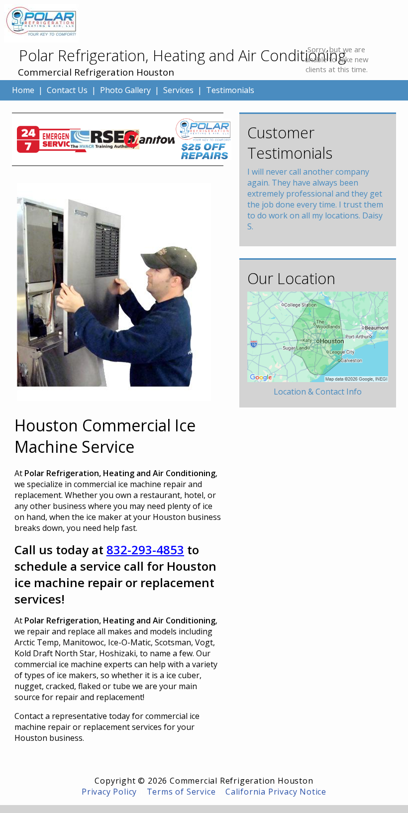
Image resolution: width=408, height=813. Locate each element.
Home (23, 90)
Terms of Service (181, 791)
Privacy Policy (109, 791)
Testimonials (230, 90)
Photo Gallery (125, 90)
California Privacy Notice (275, 791)
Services (178, 90)
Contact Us (67, 90)
